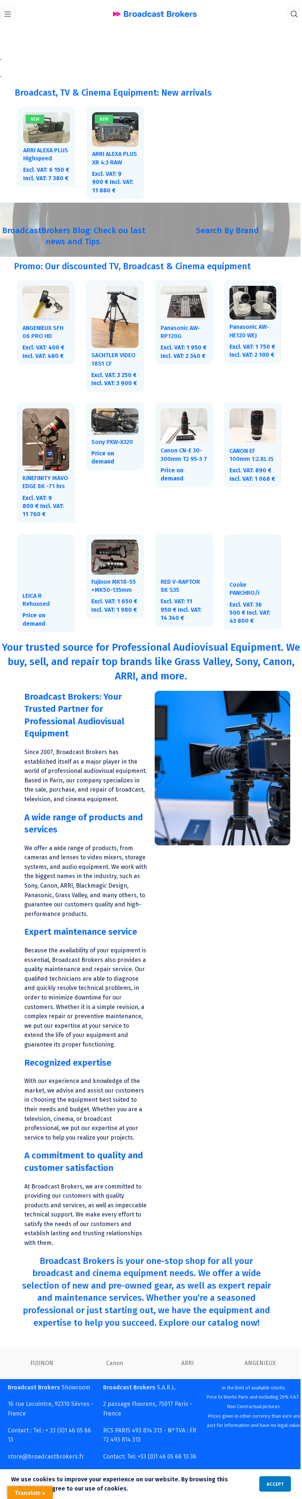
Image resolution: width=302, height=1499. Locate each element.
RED (257, 1384)
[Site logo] (152, 13)
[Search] (288, 14)
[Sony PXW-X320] (113, 427)
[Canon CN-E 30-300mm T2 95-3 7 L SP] (180, 431)
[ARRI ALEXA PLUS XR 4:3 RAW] (113, 129)
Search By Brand (223, 229)
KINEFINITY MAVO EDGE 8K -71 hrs (42, 490)
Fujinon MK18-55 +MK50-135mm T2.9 (112, 593)
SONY (111, 1384)
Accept (269, 1484)
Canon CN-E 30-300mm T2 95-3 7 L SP (178, 463)
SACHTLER (184, 1384)
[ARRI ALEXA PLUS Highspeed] (46, 127)
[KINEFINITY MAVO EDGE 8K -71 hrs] (45, 444)
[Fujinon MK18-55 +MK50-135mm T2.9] (113, 560)
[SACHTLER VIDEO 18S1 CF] (113, 315)
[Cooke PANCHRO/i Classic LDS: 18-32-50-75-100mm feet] (248, 561)
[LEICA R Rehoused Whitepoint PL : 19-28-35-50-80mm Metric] (45, 567)
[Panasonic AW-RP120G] (180, 302)
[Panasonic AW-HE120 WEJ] (248, 301)
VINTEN (39, 1384)
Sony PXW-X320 (110, 446)
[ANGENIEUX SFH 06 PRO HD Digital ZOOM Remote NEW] (45, 302)
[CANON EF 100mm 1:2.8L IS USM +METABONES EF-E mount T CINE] (248, 431)
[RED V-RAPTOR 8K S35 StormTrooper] (180, 560)
